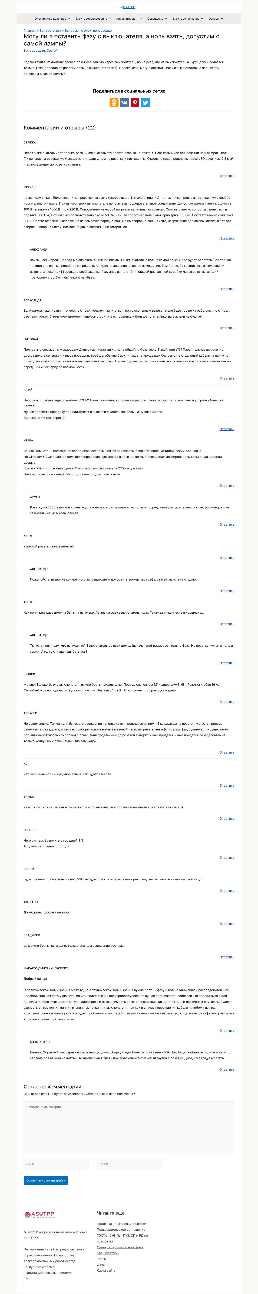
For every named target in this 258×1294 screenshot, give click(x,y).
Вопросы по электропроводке (88, 30)
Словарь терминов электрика (120, 1247)
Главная (30, 30)
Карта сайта (106, 1270)
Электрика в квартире (50, 18)
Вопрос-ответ (50, 30)
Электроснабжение (186, 18)
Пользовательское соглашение (121, 1229)
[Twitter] (145, 102)
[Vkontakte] (124, 102)
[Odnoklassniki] (114, 103)
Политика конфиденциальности (121, 1224)
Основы (214, 18)
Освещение (155, 18)
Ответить (227, 176)
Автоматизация (127, 18)
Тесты (102, 1259)
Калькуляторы (108, 1253)
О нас (101, 1265)
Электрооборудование (91, 18)
